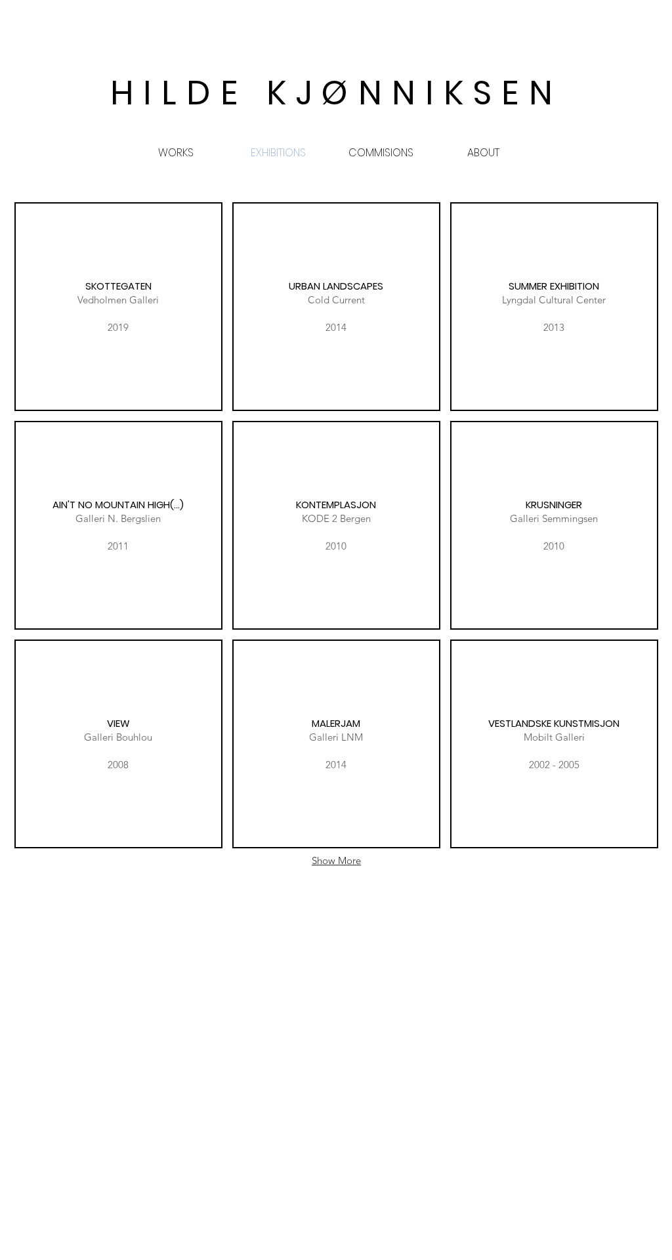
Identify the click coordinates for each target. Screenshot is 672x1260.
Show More (336, 860)
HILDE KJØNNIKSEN (336, 92)
